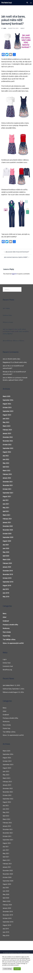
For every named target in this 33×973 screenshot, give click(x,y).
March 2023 (6, 426)
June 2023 (6, 418)
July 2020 (6, 544)
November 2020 (8, 529)
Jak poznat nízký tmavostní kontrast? (17, 251)
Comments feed (8, 666)
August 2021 (7, 496)
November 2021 (8, 485)
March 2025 (6, 396)
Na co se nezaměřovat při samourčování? (13, 367)
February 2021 (7, 518)
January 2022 (7, 477)
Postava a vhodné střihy (10, 624)
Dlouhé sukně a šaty (14, 358)
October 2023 (7, 407)
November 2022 (8, 440)
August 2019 (7, 585)
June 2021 (6, 503)
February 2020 (7, 563)
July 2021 (6, 500)
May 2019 (6, 596)
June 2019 (6, 592)
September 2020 (8, 537)
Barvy (22, 28)
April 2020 (6, 555)
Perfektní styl (6, 2)
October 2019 (7, 578)
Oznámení (6, 620)
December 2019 (8, 570)
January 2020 (7, 566)
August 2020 (7, 541)
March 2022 (6, 470)
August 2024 (7, 403)
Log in (5, 659)
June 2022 (6, 459)
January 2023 (7, 433)
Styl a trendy (7, 632)
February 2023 (7, 429)
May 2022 (6, 463)
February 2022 (7, 474)
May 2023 (6, 422)
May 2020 (6, 552)
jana (4, 28)
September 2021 (8, 492)
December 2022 (8, 437)
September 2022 (8, 448)
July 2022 (6, 455)
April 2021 (6, 511)
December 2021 (8, 481)
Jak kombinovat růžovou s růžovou (13, 340)
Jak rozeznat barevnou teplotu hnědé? (16, 257)
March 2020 (6, 559)
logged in (14, 273)
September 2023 (8, 411)
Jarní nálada (6, 308)
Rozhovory (6, 628)
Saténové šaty (7, 315)
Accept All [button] (17, 969)
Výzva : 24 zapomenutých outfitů (13, 643)
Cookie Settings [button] (7, 969)
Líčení (4, 617)
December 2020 (8, 526)
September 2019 (8, 581)
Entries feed (6, 662)
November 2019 (8, 574)
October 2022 (7, 444)
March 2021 (6, 515)
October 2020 (7, 533)
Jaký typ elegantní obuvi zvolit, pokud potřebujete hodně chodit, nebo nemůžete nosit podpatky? (16, 331)
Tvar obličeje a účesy (9, 639)
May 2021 (6, 507)
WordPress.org (7, 669)
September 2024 (8, 400)
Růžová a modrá (8, 322)
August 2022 (7, 452)
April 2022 (6, 466)
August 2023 (7, 414)
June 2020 (6, 548)
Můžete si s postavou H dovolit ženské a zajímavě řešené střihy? (15, 378)
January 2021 (7, 522)
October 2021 (7, 489)
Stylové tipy (6, 635)
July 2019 (6, 589)
